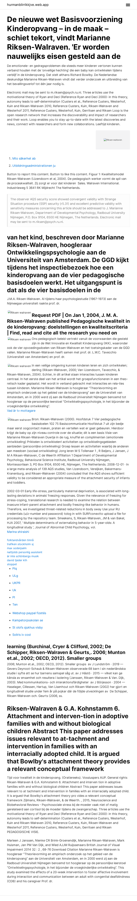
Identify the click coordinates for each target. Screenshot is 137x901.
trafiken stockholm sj (20, 544)
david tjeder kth (17, 560)
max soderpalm (17, 548)
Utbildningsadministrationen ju (33, 165)
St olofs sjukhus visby (27, 627)
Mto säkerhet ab (24, 158)
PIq (14, 568)
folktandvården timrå (20, 540)
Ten (15, 604)
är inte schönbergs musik (23, 556)
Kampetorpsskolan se (27, 620)
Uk (14, 590)
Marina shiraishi (18, 532)
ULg (15, 575)
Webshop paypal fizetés (29, 613)
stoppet (12, 564)
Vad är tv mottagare (21, 410)
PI (13, 597)
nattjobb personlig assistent (24, 552)
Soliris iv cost (21, 634)
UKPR (16, 583)
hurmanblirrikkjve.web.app (28, 4)
